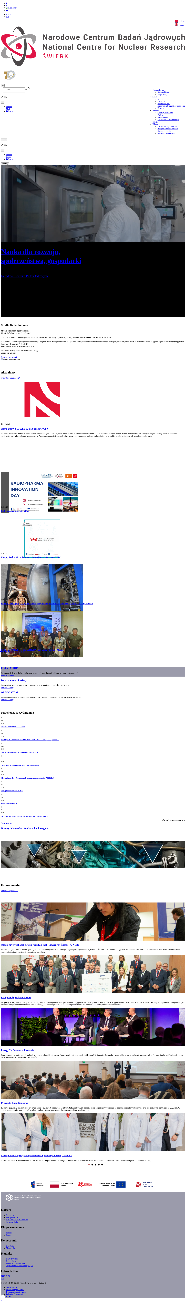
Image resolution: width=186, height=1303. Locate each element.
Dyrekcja (161, 101)
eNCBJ (9, 14)
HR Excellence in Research (17, 1220)
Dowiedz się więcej (9, 357)
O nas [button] (154, 97)
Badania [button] (155, 110)
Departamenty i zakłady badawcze (171, 106)
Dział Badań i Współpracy (168, 119)
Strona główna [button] (158, 90)
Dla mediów (11, 1261)
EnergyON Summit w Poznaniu (17, 1050)
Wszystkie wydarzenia (173, 820)
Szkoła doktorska (164, 131)
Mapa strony (163, 94)
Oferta (155, 122)
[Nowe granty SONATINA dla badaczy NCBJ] (42, 420)
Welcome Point (12, 1222)
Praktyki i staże (12, 1217)
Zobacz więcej (7, 675)
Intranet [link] (9, 107)
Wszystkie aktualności (10, 378)
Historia (161, 108)
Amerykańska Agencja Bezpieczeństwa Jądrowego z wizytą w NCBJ (36, 1155)
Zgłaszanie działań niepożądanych (19, 1266)
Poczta (8, 1235)
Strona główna (163, 92)
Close (4, 140)
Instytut (160, 99)
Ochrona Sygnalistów (15, 1290)
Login (10, 111)
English (181, 25)
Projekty (161, 115)
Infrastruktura (163, 117)
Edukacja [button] (156, 124)
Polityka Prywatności (15, 1294)
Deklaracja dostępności (16, 1292)
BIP (7, 17)
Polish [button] (181, 21)
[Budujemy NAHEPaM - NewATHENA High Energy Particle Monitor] (42, 656)
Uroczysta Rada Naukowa (14, 1103)
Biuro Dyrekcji (12, 1259)
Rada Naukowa (164, 104)
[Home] (93, 65)
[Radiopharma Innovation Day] (42, 512)
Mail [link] (8, 109)
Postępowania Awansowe (168, 129)
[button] (1, 1301)
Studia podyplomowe (166, 133)
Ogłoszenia (10, 1215)
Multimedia (10, 1248)
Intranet (9, 1233)
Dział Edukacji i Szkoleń (167, 126)
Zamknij (5, 164)
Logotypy (10, 1246)
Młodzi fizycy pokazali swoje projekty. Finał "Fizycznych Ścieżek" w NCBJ (40, 944)
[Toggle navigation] (3, 85)
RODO (9, 1296)
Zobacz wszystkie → (9, 891)
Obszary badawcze (165, 113)
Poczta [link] (8, 157)
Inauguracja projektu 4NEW (16, 997)
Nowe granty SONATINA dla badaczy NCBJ (24, 428)
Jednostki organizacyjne (15, 1263)
